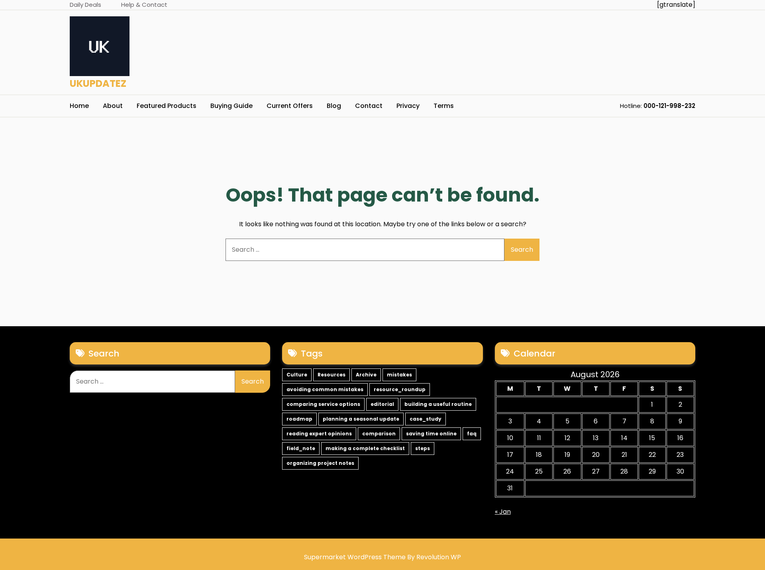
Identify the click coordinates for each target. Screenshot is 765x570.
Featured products (166, 105)
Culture (296, 374)
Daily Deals (85, 4)
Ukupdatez (98, 83)
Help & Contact (144, 4)
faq (472, 433)
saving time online (431, 433)
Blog (334, 105)
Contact (368, 105)
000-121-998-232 (669, 106)
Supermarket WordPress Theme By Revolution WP (382, 557)
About (113, 105)
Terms (444, 105)
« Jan (503, 511)
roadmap (299, 418)
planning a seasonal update (361, 418)
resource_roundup (400, 389)
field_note (300, 448)
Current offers (290, 105)
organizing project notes (320, 463)
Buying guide (231, 105)
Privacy (408, 105)
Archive (366, 374)
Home (79, 105)
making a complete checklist (365, 448)
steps (422, 448)
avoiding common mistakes (324, 389)
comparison (379, 433)
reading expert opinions (319, 433)
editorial (382, 404)
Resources (331, 374)
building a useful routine (438, 404)
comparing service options (323, 404)
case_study (425, 418)
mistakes (399, 374)
